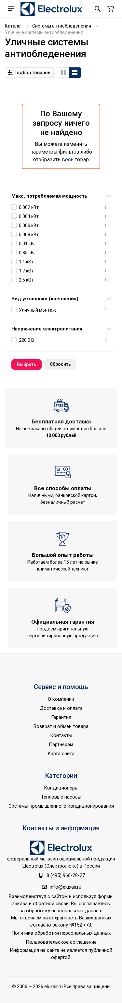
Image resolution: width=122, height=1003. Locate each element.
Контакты (61, 735)
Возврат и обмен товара (61, 726)
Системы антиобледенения (61, 26)
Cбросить (60, 364)
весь (68, 159)
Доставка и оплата (61, 708)
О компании (61, 699)
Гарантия (61, 717)
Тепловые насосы (61, 797)
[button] (110, 9)
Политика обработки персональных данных (61, 933)
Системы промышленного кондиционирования (61, 806)
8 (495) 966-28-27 (66, 875)
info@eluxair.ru (65, 887)
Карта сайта (61, 753)
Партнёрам (61, 744)
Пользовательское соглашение (61, 942)
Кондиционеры (61, 788)
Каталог (13, 26)
